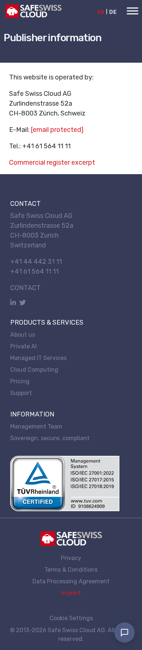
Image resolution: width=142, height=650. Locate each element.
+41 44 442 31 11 (36, 262)
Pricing (19, 381)
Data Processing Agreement (71, 580)
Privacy (71, 557)
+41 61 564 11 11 (34, 271)
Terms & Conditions (71, 569)
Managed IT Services (38, 358)
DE (113, 12)
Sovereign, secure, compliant (50, 437)
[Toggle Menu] (132, 10)
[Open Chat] (124, 632)
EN (100, 12)
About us (22, 334)
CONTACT (25, 288)
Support (21, 392)
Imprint (71, 592)
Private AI (23, 346)
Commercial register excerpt (52, 162)
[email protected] (57, 130)
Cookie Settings (71, 618)
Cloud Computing (34, 369)
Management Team (36, 426)
